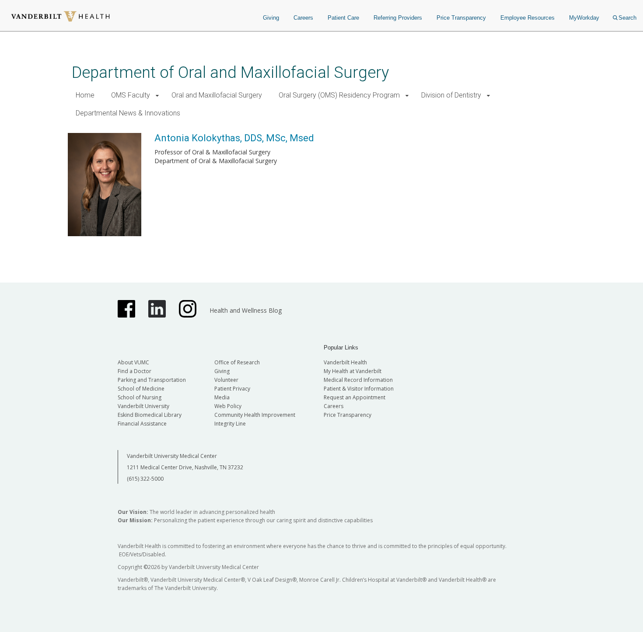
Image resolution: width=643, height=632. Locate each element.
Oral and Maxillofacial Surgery (216, 95)
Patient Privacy (232, 388)
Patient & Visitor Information (359, 388)
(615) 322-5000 (145, 478)
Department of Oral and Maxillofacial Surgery (230, 72)
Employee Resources (527, 17)
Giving (271, 17)
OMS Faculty (130, 95)
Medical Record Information (358, 380)
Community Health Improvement (254, 415)
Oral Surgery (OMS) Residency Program (339, 95)
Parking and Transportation (152, 380)
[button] (157, 95)
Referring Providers (398, 17)
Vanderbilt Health (345, 362)
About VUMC (133, 362)
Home (85, 95)
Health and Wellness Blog (246, 310)
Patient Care (343, 17)
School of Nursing (139, 397)
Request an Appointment (354, 397)
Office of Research (237, 362)
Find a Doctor (134, 371)
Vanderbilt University (143, 406)
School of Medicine (141, 388)
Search (627, 17)
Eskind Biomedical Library (150, 415)
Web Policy (227, 406)
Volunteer (226, 380)
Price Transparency (461, 17)
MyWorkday (584, 17)
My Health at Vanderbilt (352, 371)
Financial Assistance (142, 423)
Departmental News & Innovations (128, 113)
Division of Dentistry (451, 95)
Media (222, 397)
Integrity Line (230, 423)
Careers (303, 17)
